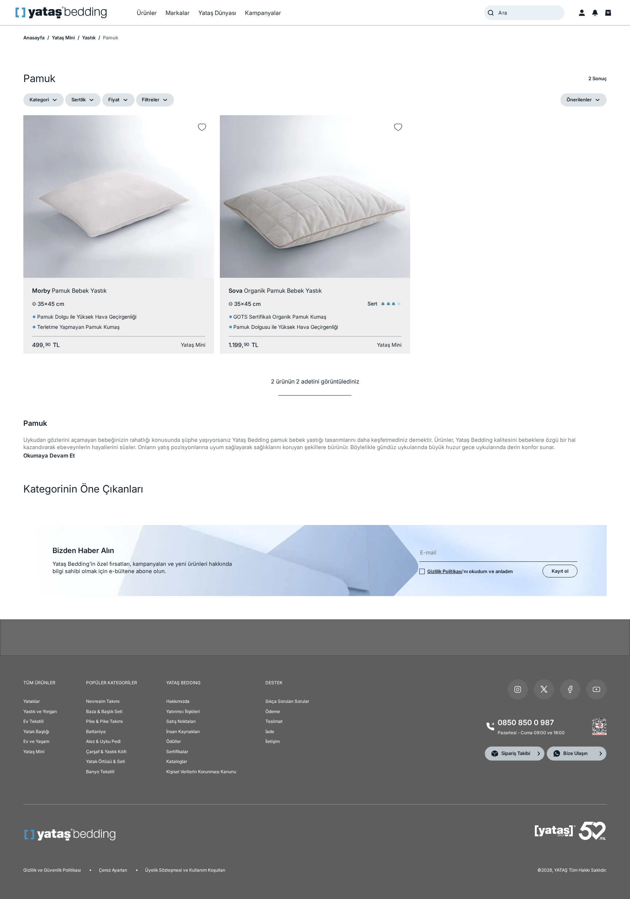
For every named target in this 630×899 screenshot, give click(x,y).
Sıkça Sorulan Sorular (287, 701)
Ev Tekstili (33, 721)
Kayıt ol (560, 571)
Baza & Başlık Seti (104, 711)
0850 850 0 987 (526, 722)
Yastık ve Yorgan (40, 711)
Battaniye (96, 731)
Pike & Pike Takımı (104, 721)
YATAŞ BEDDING (183, 682)
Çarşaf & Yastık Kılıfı (106, 751)
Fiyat (114, 99)
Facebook (570, 689)
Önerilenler (579, 99)
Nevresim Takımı (103, 701)
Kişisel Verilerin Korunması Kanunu (201, 771)
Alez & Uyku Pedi (103, 741)
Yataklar (31, 701)
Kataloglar (176, 761)
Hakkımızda (178, 701)
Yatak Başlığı (36, 731)
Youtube (596, 689)
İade (269, 731)
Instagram (518, 689)
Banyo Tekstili (100, 771)
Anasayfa (33, 37)
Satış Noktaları (181, 721)
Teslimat (274, 721)
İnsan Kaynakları (183, 731)
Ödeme (272, 711)
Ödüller (173, 741)
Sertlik (78, 99)
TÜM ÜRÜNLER (39, 682)
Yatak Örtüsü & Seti (105, 761)
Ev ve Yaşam (36, 741)
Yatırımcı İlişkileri (183, 711)
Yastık (88, 37)
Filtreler (150, 99)
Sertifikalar (177, 751)
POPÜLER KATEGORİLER (111, 682)
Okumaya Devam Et (49, 455)
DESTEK (274, 682)
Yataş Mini (63, 37)
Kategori (39, 99)
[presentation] (315, 449)
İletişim (272, 741)
